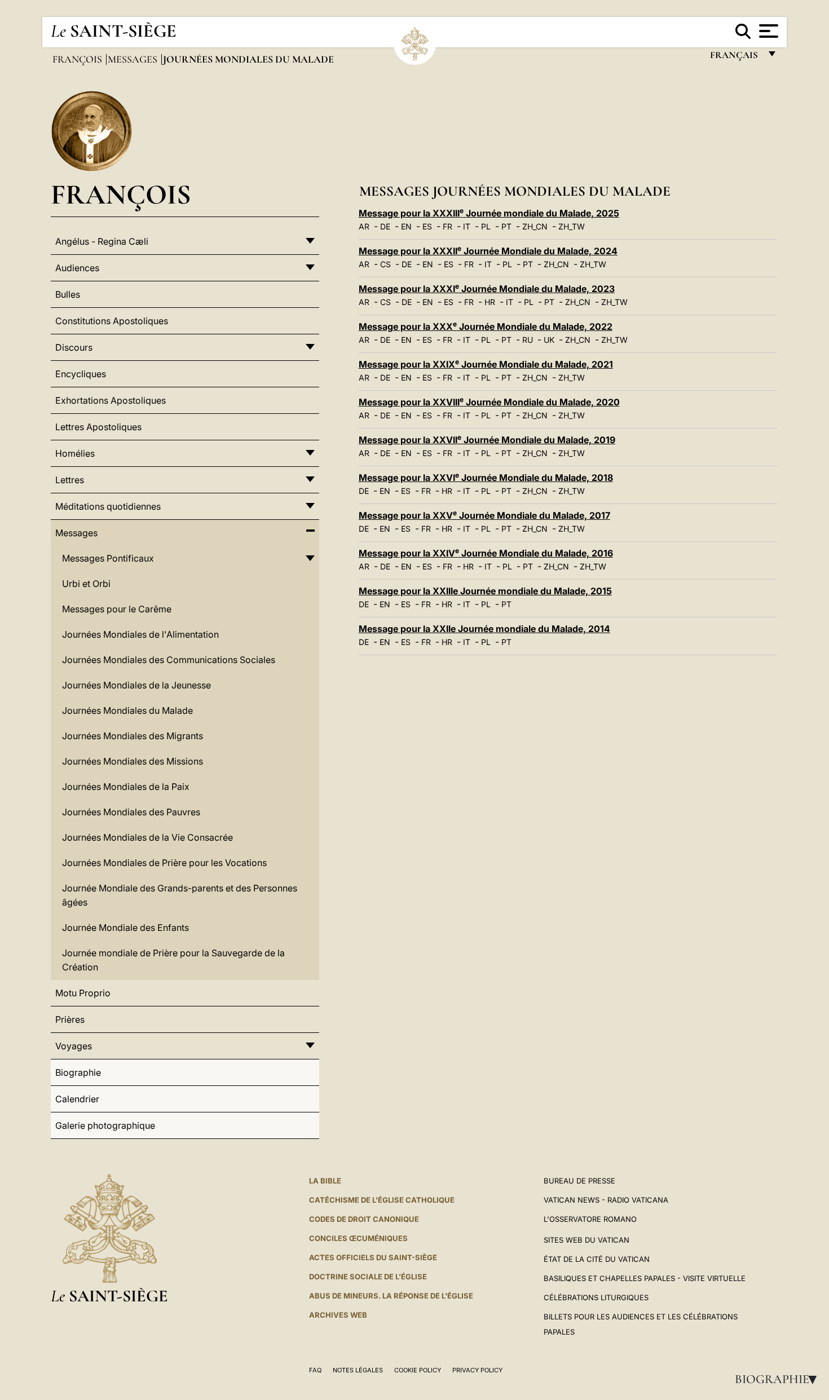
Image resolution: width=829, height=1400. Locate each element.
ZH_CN (535, 226)
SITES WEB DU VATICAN (586, 1239)
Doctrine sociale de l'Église (368, 1276)
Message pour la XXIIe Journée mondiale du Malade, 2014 (484, 628)
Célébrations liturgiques (596, 1297)
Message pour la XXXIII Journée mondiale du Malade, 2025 (489, 213)
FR (447, 226)
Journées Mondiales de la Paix (125, 786)
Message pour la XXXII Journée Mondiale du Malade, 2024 (488, 251)
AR (364, 226)
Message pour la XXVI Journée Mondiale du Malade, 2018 (486, 477)
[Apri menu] (767, 31)
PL (486, 226)
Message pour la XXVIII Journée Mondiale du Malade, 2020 (489, 402)
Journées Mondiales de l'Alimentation (140, 634)
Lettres (69, 479)
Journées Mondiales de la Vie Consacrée (147, 837)
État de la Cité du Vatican (597, 1259)
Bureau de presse (579, 1180)
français (735, 58)
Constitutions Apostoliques (111, 320)
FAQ (315, 1370)
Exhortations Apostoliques (110, 400)
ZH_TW (571, 226)
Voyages (73, 1046)
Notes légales (358, 1370)
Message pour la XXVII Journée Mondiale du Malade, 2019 (487, 439)
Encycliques (80, 373)
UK (549, 340)
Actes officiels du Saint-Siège (373, 1257)
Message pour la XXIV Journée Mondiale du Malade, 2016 (486, 553)
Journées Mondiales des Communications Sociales (168, 659)
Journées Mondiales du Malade (127, 710)
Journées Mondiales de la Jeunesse (136, 685)
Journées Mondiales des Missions (132, 761)
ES (427, 226)
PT (506, 226)
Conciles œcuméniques (358, 1238)
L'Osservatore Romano (590, 1219)
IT (466, 226)
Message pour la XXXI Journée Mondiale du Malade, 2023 (487, 288)
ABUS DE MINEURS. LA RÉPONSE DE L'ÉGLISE (391, 1295)
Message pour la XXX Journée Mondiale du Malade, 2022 (485, 326)
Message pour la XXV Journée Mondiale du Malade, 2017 (484, 515)
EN (406, 226)
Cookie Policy (417, 1370)
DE (385, 226)
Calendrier (77, 1099)
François (78, 59)
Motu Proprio (83, 993)
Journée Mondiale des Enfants (125, 927)
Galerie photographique (105, 1125)
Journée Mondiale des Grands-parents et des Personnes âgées (179, 895)
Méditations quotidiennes (108, 506)
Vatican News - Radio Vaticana (606, 1199)
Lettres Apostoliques (98, 426)
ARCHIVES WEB (338, 1314)
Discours (73, 347)
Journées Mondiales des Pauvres (131, 812)
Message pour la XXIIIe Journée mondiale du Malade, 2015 (485, 591)
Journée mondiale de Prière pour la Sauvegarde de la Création (173, 960)
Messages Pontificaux (108, 558)
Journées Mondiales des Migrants (132, 735)
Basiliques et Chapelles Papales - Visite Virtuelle (645, 1278)
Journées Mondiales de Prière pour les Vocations (164, 862)
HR (489, 302)
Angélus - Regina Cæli (101, 241)
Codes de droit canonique (364, 1219)
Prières (70, 1019)
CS (385, 264)
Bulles (67, 294)
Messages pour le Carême (116, 609)
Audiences (77, 267)
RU (527, 340)
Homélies (75, 453)
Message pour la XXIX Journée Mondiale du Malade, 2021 (486, 364)
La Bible (325, 1180)
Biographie (779, 1379)
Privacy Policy (477, 1370)
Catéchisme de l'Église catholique (382, 1199)
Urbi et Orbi (86, 583)
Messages (134, 59)
